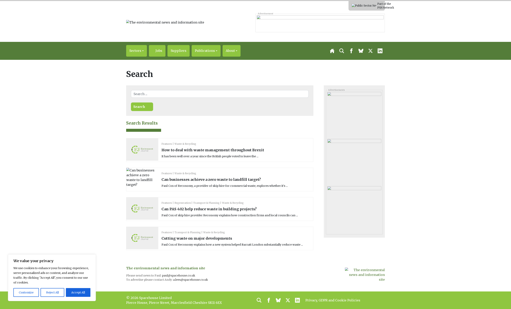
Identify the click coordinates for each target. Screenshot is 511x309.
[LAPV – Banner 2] (320, 23)
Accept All (78, 292)
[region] (52, 277)
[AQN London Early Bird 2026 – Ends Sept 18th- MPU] (354, 114)
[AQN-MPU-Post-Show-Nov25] (354, 161)
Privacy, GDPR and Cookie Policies (332, 300)
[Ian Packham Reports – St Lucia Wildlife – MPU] (354, 208)
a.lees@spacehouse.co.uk (191, 279)
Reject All (52, 292)
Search (139, 107)
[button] (136, 51)
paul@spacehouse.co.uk (179, 275)
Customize (26, 292)
